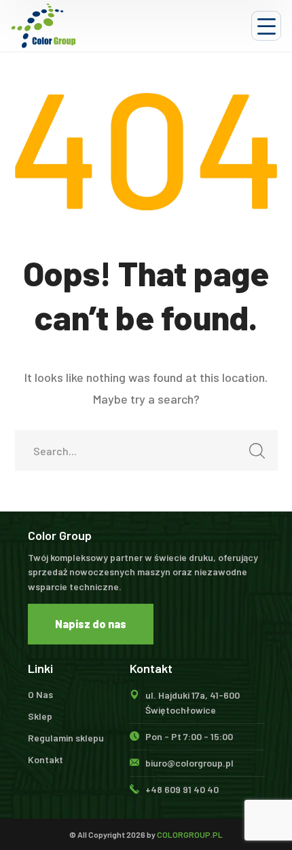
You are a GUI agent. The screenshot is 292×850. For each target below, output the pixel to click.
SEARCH (257, 450)
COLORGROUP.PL (190, 834)
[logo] (43, 25)
